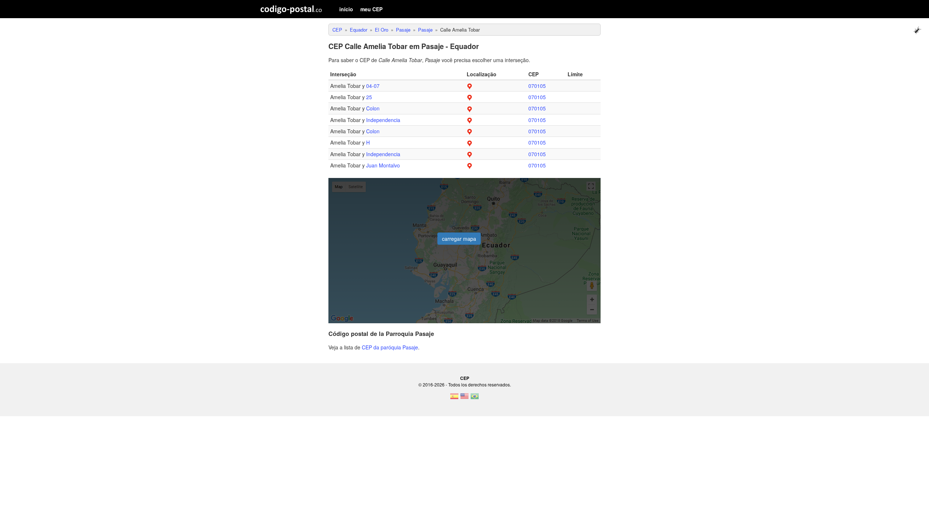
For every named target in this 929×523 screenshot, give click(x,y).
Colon (373, 108)
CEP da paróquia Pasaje (390, 347)
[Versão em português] (475, 398)
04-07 (373, 85)
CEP (464, 378)
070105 (537, 85)
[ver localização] (469, 85)
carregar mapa (459, 238)
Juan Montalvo (383, 165)
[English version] (464, 398)
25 (369, 97)
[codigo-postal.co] (291, 9)
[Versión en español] (454, 398)
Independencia (383, 119)
